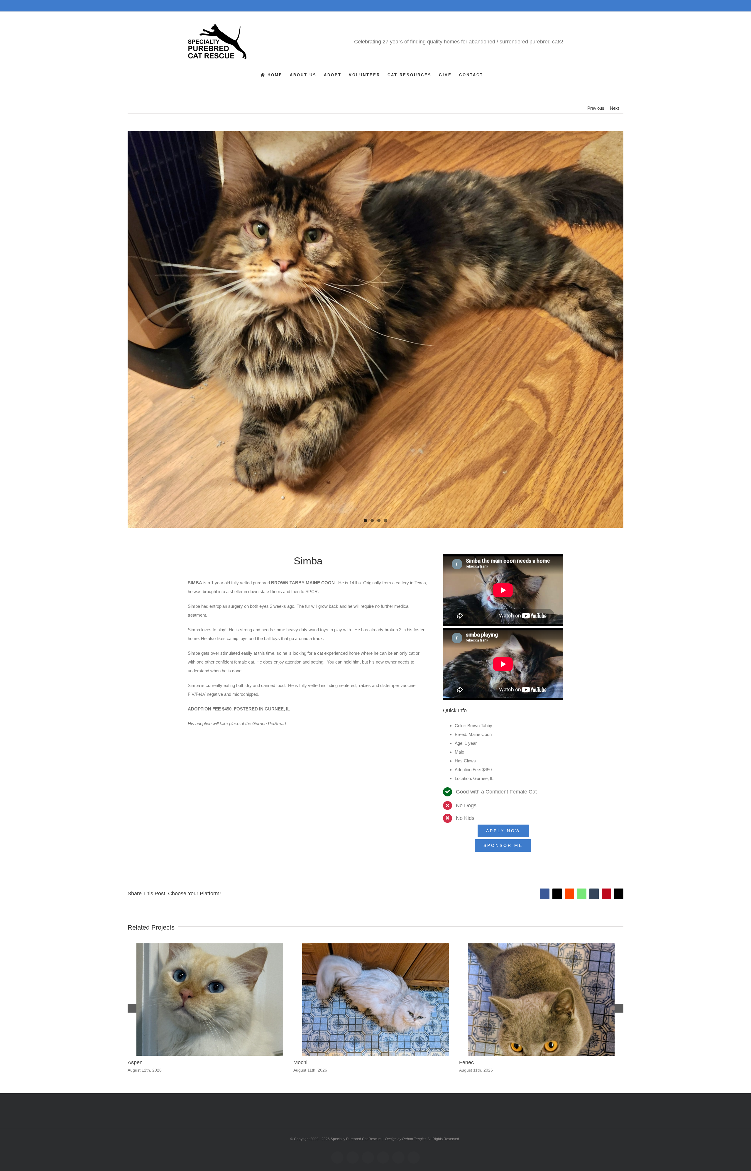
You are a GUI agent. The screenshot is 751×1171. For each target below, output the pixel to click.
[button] (132, 1008)
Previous (595, 108)
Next (614, 108)
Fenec (466, 1062)
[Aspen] (209, 945)
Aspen (135, 1062)
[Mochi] (375, 945)
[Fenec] (541, 945)
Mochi (300, 1062)
